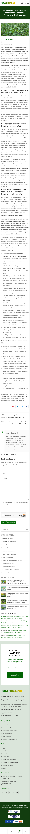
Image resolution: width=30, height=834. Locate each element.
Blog (3, 748)
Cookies (4, 751)
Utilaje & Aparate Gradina (9, 739)
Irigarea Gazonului (7, 557)
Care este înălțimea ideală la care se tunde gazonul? (17, 588)
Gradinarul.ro (6, 42)
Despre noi (5, 756)
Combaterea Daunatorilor (9, 544)
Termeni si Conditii (7, 765)
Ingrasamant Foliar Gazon (9, 730)
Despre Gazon (5, 44)
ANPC (4, 768)
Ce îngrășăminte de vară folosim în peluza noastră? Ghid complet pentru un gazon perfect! (17, 594)
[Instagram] (6, 792)
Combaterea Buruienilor (21, 42)
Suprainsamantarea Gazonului (10, 569)
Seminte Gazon (6, 725)
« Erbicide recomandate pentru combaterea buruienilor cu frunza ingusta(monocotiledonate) (15, 416)
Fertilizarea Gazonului (8, 551)
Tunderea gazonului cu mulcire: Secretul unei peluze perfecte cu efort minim (17, 601)
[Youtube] (17, 792)
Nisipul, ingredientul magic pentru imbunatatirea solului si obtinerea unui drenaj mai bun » (15, 423)
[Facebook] (2, 792)
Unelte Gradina (6, 736)
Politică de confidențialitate (10, 762)
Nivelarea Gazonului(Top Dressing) (12, 560)
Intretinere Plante (7, 733)
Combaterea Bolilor (7, 538)
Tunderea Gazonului (7, 573)
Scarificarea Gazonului (8, 566)
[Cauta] (27, 530)
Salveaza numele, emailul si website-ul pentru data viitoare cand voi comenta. (15, 503)
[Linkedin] (9, 792)
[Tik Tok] (13, 792)
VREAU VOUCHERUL (15, 675)
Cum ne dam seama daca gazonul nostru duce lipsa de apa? (17, 607)
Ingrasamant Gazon (7, 728)
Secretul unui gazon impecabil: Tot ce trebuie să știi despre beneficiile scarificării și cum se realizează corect (16, 582)
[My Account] (11, 831)
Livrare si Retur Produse (9, 759)
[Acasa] (3, 831)
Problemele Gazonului (8, 563)
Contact (4, 754)
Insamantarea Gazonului (9, 554)
